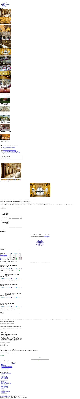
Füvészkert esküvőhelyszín (5, 385)
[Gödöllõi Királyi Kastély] (5, 130)
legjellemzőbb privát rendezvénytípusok (6, 367)
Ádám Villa (2, 374)
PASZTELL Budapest (4, 390)
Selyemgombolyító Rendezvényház (6, 373)
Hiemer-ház (2, 388)
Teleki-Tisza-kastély (4, 393)
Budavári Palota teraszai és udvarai (6, 383)
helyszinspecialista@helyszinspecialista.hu (9, 150)
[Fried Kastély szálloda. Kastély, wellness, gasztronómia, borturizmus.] (5, 102)
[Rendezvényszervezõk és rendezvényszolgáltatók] (5, 93)
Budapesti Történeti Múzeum (5, 382)
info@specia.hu (7, 396)
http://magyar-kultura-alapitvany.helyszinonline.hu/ (10, 151)
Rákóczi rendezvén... (3, 259)
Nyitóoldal (3, 1)
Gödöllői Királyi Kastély (4, 377)
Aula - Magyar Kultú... (3, 255)
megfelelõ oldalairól (47, 236)
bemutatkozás (13, 363)
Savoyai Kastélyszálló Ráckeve (5, 391)
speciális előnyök (3, 365)
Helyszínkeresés (4, 2)
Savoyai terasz (3, 392)
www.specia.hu (2, 396)
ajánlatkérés (2, 364)
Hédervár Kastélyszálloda (4, 387)
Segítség (3, 5)
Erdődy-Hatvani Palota (4, 376)
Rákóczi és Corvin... (3, 258)
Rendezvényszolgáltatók (5, 4)
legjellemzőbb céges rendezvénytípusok (6, 366)
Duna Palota (2, 375)
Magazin (3, 3)
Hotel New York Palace (4, 378)
